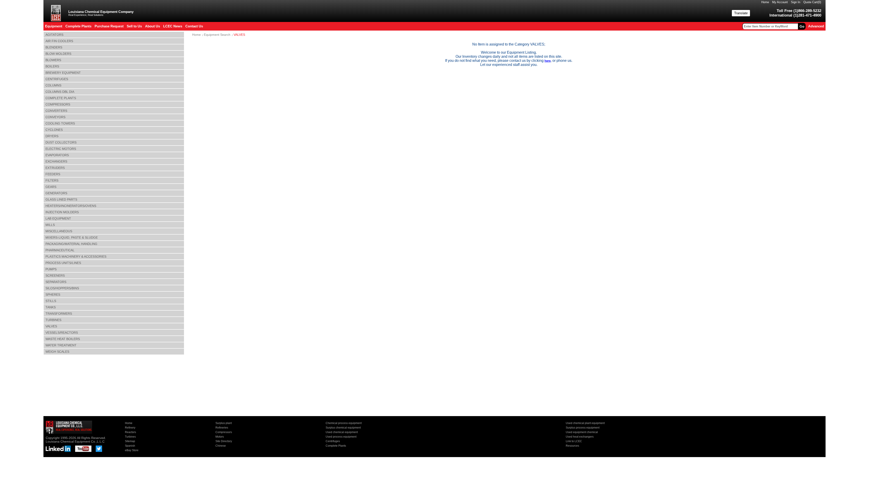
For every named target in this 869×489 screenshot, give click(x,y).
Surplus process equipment (582, 427)
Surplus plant (223, 423)
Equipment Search (217, 34)
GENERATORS (56, 193)
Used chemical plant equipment (585, 423)
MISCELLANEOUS (58, 231)
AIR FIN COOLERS (59, 41)
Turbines (130, 436)
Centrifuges (333, 441)
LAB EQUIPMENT (58, 218)
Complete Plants (336, 445)
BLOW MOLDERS (58, 53)
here (547, 60)
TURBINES (53, 320)
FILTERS (51, 180)
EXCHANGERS (56, 161)
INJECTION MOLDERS (62, 212)
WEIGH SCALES (57, 351)
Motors (219, 436)
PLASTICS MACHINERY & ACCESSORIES (75, 256)
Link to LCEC (574, 441)
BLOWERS (53, 60)
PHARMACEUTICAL (59, 250)
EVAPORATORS (57, 155)
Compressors (223, 432)
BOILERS (52, 66)
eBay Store (131, 450)
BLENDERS (53, 47)
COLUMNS (53, 85)
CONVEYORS (55, 117)
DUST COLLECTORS (60, 142)
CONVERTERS (56, 111)
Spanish (130, 445)
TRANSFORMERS (58, 313)
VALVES (51, 326)
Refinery (130, 427)
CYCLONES (54, 130)
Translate (741, 13)
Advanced (816, 26)
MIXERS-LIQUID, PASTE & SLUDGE (71, 237)
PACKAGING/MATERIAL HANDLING (71, 244)
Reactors (130, 432)
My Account (780, 2)
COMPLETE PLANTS (60, 98)
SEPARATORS (55, 282)
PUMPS (51, 269)
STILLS (50, 301)
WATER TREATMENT (60, 345)
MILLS (50, 225)
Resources (572, 445)
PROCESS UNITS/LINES (63, 263)
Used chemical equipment (342, 432)
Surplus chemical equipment (343, 427)
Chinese (220, 445)
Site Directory (223, 441)
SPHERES (52, 294)
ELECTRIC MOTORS (60, 149)
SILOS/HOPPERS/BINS (62, 288)
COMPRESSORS (57, 104)
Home (765, 2)
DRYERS (51, 136)
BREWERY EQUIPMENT (63, 72)
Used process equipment (341, 436)
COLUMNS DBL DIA (59, 91)
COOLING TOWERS (60, 123)
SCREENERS (55, 275)
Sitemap (130, 441)
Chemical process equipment (344, 423)
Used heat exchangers (580, 436)
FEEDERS (52, 174)
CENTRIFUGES (56, 79)
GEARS (50, 187)
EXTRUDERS (55, 168)
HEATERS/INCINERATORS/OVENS (70, 206)
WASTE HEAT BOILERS (62, 339)
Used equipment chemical (582, 432)
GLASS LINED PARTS (61, 199)
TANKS (50, 307)
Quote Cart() (812, 2)
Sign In (795, 2)
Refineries (221, 427)
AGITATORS (54, 34)
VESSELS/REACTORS (61, 332)
